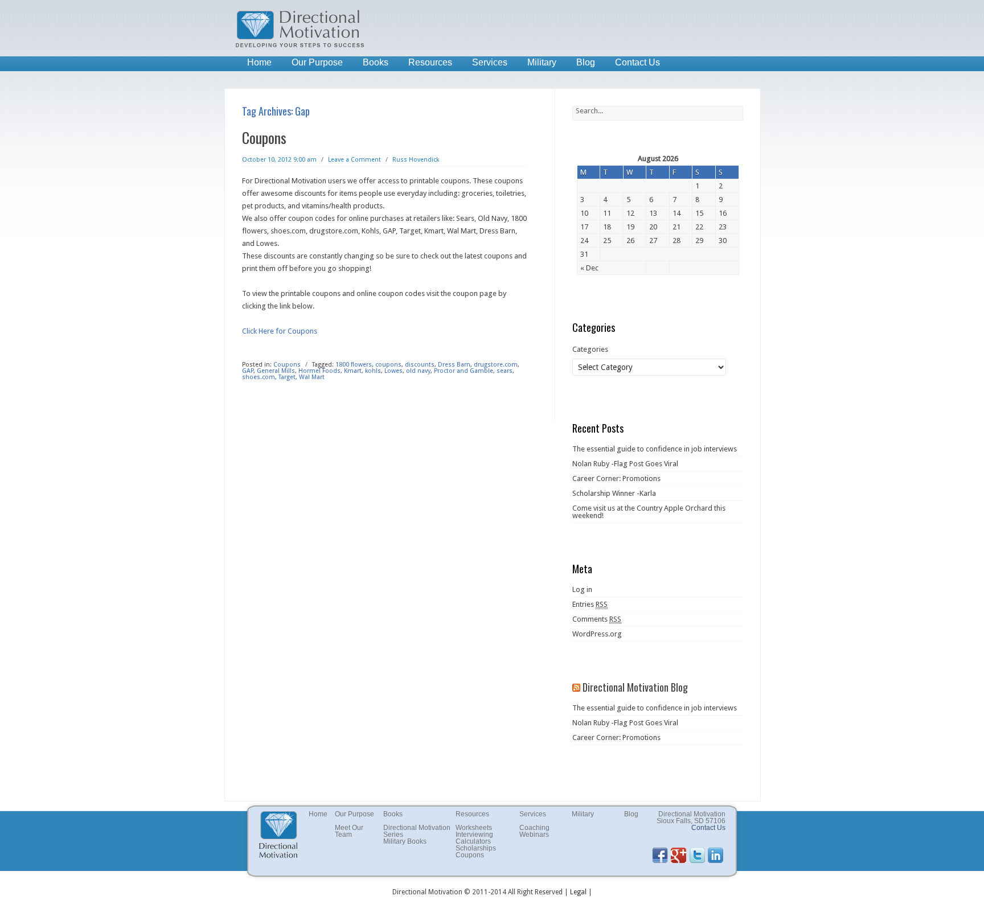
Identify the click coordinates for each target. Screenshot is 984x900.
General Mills (276, 371)
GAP (247, 371)
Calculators (473, 841)
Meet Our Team (349, 831)
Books (375, 62)
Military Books (405, 841)
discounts (419, 364)
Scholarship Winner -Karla (614, 493)
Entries (590, 604)
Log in (582, 589)
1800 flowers (353, 364)
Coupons (264, 137)
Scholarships (476, 848)
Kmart (353, 371)
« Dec (589, 268)
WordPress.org (597, 634)
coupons (388, 364)
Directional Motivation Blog (635, 687)
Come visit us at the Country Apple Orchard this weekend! (648, 512)
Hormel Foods (319, 371)
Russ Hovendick (415, 159)
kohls (373, 371)
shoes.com (258, 377)
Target (287, 377)
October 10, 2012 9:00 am (279, 159)
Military (541, 62)
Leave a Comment (354, 159)
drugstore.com (496, 364)
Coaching (534, 828)
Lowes (393, 371)
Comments (596, 619)
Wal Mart (312, 377)
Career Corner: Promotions (616, 478)
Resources (430, 62)
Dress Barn (454, 364)
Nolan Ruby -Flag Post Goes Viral (625, 463)
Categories (590, 349)
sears (504, 371)
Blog (585, 62)
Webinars (534, 835)
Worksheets (474, 828)
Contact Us (637, 62)
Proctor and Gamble (463, 371)
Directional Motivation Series (416, 831)
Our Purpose (317, 62)
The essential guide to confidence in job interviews (654, 449)
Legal (578, 892)
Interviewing (474, 835)
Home (259, 62)
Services (489, 62)
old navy (418, 371)
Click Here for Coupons (279, 331)
